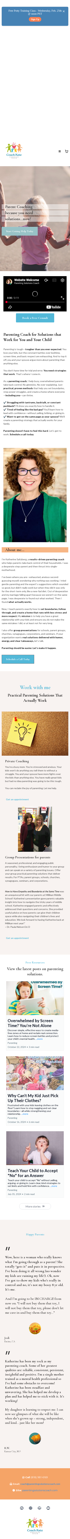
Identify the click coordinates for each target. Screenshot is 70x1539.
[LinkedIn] (39, 1508)
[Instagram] (30, 1508)
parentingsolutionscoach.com (40, 1490)
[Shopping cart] (66, 151)
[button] (60, 151)
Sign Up (35, 19)
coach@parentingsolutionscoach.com (40, 1483)
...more (39, 1038)
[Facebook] (21, 1508)
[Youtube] (48, 1508)
